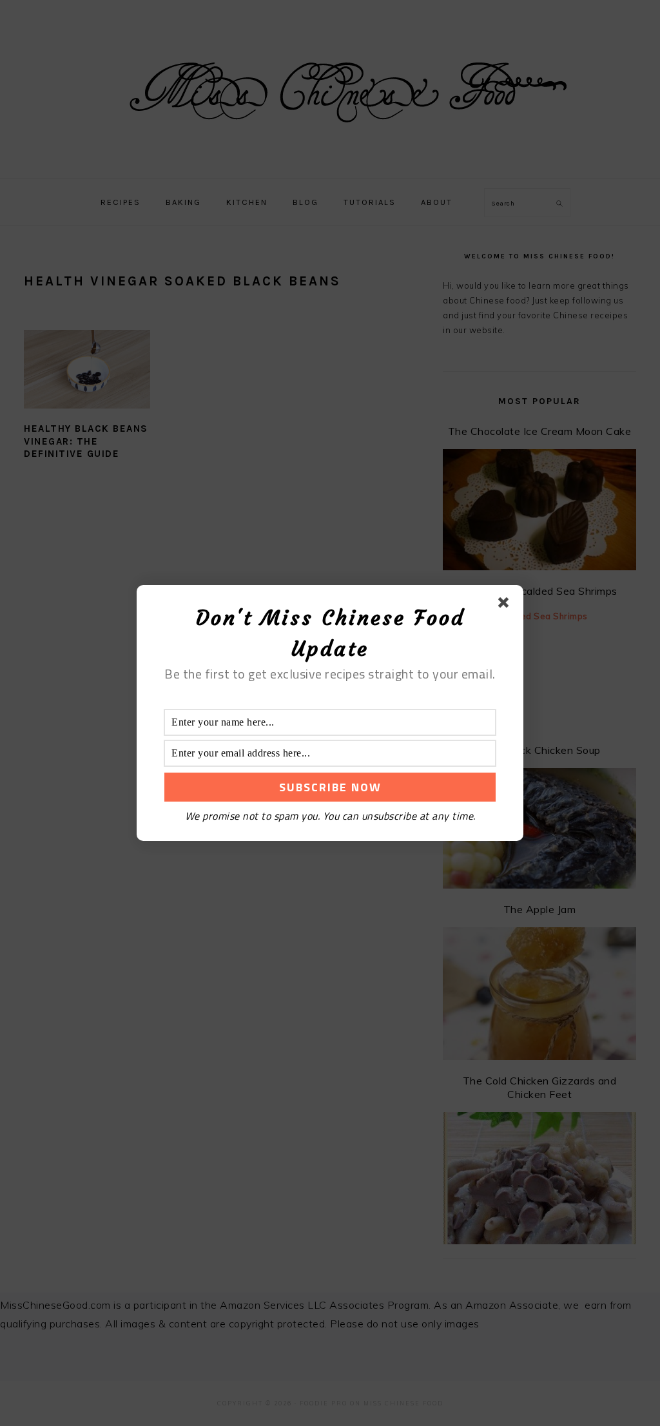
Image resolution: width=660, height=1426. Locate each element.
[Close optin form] (506, 605)
